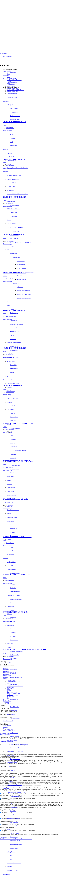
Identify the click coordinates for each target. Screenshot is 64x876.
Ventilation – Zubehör (12, 870)
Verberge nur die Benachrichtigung (23, 839)
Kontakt (5, 727)
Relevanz (9, 81)
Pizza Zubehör (10, 688)
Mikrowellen (10, 164)
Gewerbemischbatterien (13, 383)
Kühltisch (9, 614)
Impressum (6, 728)
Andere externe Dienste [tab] (6, 800)
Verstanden (3, 741)
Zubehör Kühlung (11, 662)
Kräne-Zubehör (11, 391)
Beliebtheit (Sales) (11, 78)
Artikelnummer (11, 84)
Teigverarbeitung (11, 714)
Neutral (5, 678)
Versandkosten (10, 128)
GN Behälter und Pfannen (13, 681)
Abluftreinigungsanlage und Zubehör (16, 792)
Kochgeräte (10, 127)
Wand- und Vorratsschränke (14, 693)
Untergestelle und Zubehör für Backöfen (17, 168)
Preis (8, 75)
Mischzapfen (10, 387)
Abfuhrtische (10, 729)
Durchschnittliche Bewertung (14, 80)
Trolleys (9, 690)
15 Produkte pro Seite (12, 88)
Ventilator (9, 866)
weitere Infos (9, 741)
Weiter (5, 53)
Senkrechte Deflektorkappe (14, 863)
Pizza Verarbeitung (12, 669)
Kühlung (5, 677)
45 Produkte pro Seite (12, 91)
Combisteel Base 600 (12, 82)
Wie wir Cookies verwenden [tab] (7, 752)
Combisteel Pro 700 (12, 93)
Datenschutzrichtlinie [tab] (5, 831)
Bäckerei (5, 668)
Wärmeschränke (11, 696)
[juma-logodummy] (12, 66)
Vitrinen (9, 539)
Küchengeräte (7, 675)
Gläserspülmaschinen (12, 740)
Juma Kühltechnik (8, 721)
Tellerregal (9, 506)
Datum (8, 77)
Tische (8, 689)
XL (7, 698)
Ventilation (6, 702)
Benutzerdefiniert (11, 72)
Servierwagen (10, 687)
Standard (9, 71)
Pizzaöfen (9, 703)
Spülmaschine (7, 701)
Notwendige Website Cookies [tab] (8, 766)
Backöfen (5, 669)
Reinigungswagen (11, 684)
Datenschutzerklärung (9, 730)
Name (8, 74)
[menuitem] (37, 841)
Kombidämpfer (11, 157)
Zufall (8, 83)
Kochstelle (6, 674)
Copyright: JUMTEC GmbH (7, 733)
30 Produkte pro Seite (12, 90)
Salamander (10, 502)
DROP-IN (6, 671)
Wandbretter (10, 695)
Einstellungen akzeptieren (7, 839)
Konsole (9, 683)
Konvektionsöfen (11, 160)
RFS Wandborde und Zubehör (15, 686)
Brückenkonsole (11, 201)
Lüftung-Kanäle (11, 852)
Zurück (2, 53)
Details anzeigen (7, 130)
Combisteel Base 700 (12, 86)
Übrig (8, 692)
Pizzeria (5, 699)
